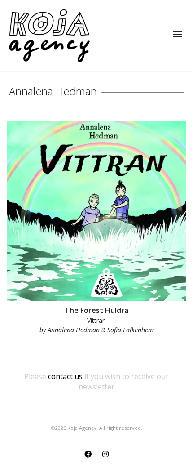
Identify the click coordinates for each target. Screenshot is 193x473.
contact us (65, 376)
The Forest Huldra (96, 310)
